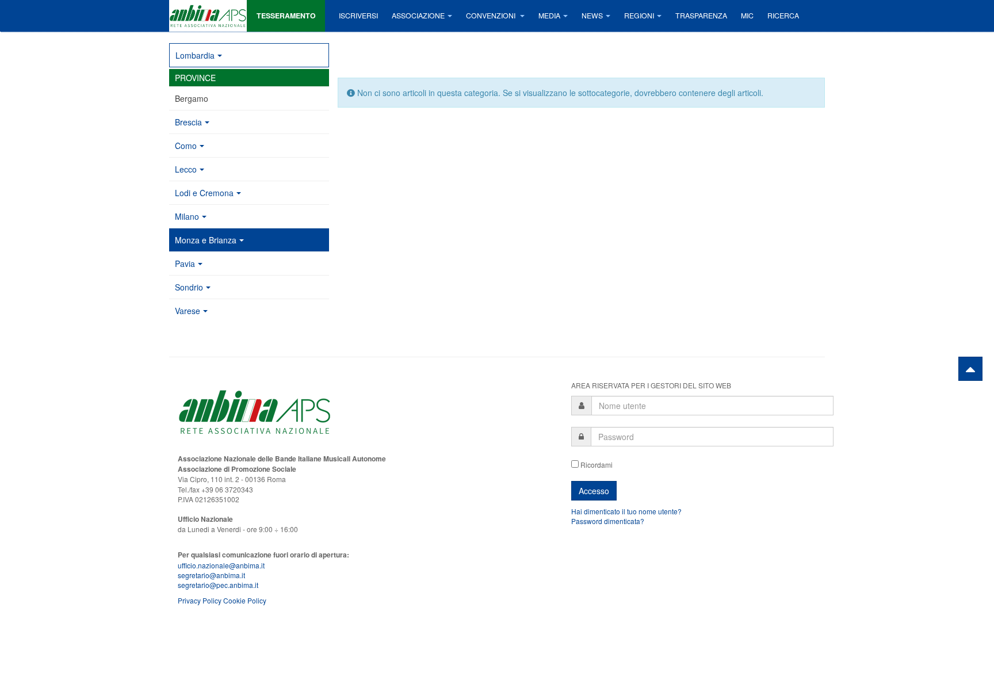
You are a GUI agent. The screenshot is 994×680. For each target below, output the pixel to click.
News (592, 15)
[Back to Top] (970, 369)
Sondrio (189, 287)
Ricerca (783, 15)
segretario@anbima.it (211, 575)
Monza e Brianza (205, 240)
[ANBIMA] (208, 16)
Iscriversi (358, 15)
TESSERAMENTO (286, 15)
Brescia (188, 122)
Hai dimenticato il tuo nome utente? (626, 511)
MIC (747, 15)
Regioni (639, 15)
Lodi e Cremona (204, 192)
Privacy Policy (199, 600)
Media (549, 15)
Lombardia (195, 55)
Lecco (186, 169)
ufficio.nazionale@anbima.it (221, 565)
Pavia (185, 263)
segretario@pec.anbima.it (218, 585)
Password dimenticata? (607, 521)
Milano (187, 216)
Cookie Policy (244, 600)
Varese (187, 310)
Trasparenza (701, 15)
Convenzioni (491, 15)
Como (186, 145)
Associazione (418, 15)
